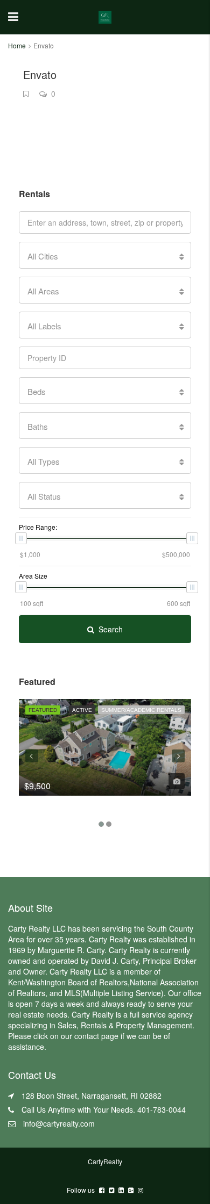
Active (82, 710)
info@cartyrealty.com (59, 1123)
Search (111, 629)
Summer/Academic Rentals (141, 710)
